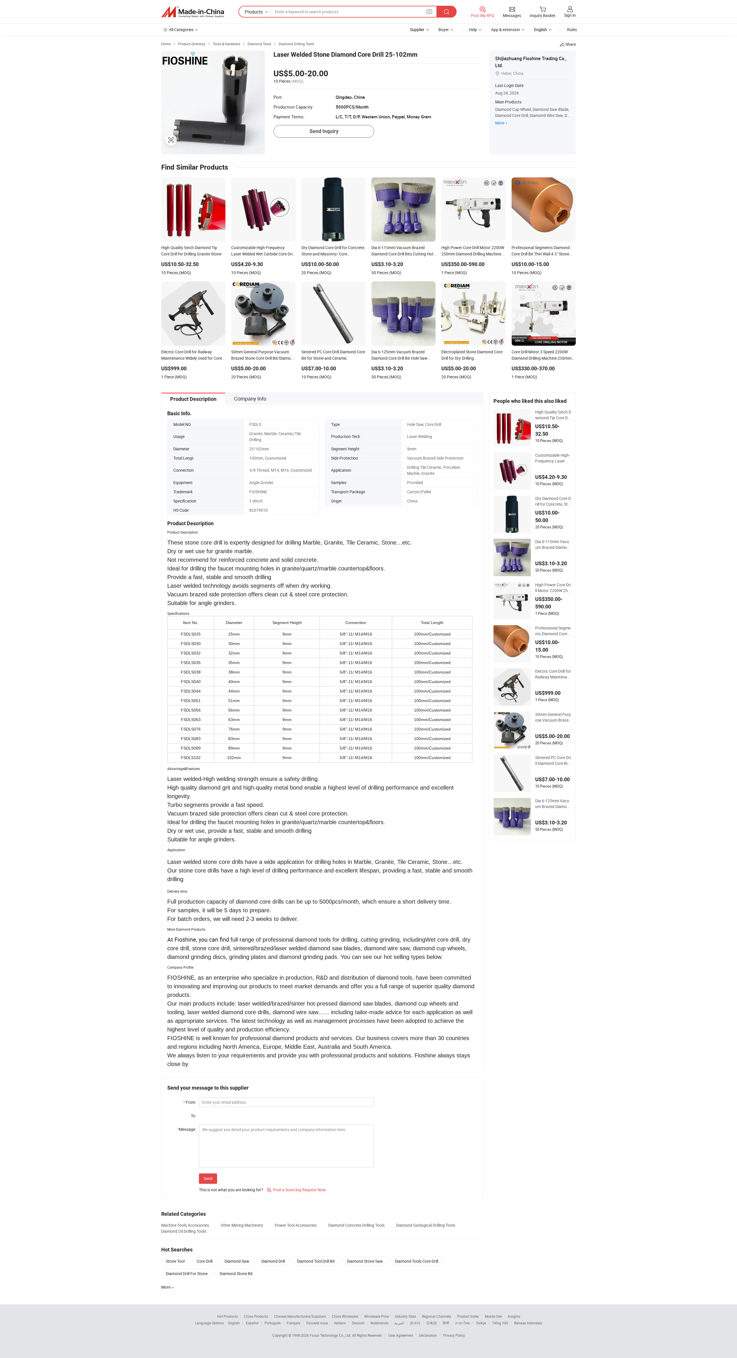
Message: (186, 1129)
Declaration (428, 1335)
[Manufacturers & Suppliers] (192, 12)
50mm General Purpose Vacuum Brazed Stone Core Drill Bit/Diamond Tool (553, 717)
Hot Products (227, 1316)
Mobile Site (493, 1316)
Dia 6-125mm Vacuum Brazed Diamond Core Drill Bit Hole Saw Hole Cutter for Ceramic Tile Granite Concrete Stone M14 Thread (553, 803)
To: (193, 1115)
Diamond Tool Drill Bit (316, 1261)
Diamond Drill (273, 1261)
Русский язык (317, 1323)
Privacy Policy (454, 1335)
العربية (399, 1323)
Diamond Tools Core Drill (416, 1261)
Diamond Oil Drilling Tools (183, 1231)
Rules (572, 29)
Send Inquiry (324, 131)
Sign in (570, 15)
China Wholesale (345, 1316)
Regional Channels (436, 1316)
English (234, 1323)
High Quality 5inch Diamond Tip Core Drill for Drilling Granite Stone (553, 415)
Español (252, 1323)
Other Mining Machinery (242, 1225)
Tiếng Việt (500, 1323)
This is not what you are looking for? (231, 1189)
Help (473, 29)
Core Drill (204, 1261)
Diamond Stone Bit (236, 1273)
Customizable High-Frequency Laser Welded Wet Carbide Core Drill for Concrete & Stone (553, 458)
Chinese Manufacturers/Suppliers (300, 1316)
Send (208, 1178)
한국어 (415, 1323)
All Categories (181, 29)
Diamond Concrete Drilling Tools (356, 1225)
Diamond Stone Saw (365, 1261)
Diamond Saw (237, 1261)
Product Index (468, 1316)
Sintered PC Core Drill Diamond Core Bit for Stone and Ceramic (553, 760)
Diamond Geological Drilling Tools (425, 1225)
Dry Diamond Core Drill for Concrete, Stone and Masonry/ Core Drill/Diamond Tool (553, 501)
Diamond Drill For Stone (187, 1273)
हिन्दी (446, 1323)
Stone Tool (175, 1261)
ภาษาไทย (462, 1323)
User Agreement (400, 1335)
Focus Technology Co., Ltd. (331, 1335)
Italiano (340, 1323)
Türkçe (481, 1323)
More (499, 123)
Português (273, 1323)
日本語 (431, 1323)
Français (293, 1323)
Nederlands (379, 1323)
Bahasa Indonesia (528, 1323)
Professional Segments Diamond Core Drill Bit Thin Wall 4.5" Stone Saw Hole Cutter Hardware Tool (553, 631)
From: (189, 1102)
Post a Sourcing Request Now (296, 1189)
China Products (256, 1316)
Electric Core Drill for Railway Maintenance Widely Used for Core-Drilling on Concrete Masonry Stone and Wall (553, 674)
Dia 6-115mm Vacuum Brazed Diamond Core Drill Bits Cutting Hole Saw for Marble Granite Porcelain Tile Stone (553, 544)
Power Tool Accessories (296, 1225)
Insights (514, 1316)
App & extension (505, 29)
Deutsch (358, 1323)
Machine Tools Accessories (185, 1225)
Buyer (443, 29)
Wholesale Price (376, 1316)
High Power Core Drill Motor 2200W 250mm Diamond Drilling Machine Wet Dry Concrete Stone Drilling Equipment (553, 587)
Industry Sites (405, 1316)
